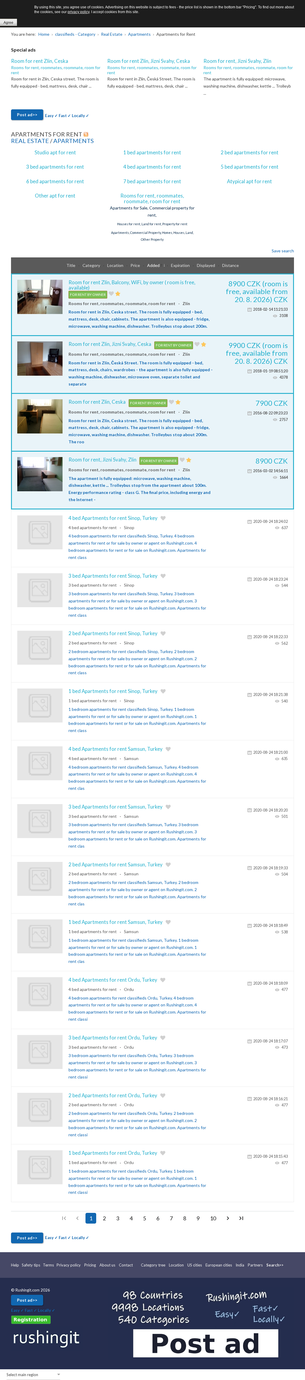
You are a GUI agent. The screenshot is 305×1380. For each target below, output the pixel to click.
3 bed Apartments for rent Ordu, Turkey (113, 1037)
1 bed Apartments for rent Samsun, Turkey (116, 922)
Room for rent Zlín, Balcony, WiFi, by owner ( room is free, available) (132, 285)
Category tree (153, 1265)
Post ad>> (27, 114)
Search (272, 1265)
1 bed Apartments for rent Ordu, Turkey (113, 1153)
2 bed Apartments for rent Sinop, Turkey (113, 633)
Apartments (73, 140)
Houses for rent (128, 224)
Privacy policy (69, 1265)
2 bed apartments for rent (249, 152)
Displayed (206, 265)
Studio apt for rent (55, 152)
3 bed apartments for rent (55, 167)
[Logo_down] (47, 1338)
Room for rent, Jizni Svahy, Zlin (237, 61)
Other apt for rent (55, 195)
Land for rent (151, 224)
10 (213, 1218)
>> (281, 1265)
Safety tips (31, 1265)
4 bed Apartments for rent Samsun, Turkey (116, 749)
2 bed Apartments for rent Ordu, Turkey (113, 1095)
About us (107, 1265)
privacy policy (78, 12)
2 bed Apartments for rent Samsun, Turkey (116, 864)
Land (189, 232)
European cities (219, 1265)
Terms (48, 1265)
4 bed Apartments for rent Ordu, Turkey (113, 980)
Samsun (131, 758)
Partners (255, 1265)
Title (71, 265)
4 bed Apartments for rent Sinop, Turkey (113, 518)
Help (15, 1265)
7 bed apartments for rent (152, 181)
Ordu (129, 989)
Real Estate (30, 140)
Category (92, 265)
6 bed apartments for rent (55, 181)
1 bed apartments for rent (152, 152)
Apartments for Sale (128, 207)
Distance (230, 265)
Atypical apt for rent (249, 181)
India (240, 1265)
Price (135, 265)
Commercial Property (145, 232)
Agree (8, 23)
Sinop (129, 527)
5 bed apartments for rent (249, 167)
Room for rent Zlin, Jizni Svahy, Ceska (148, 61)
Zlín (186, 303)
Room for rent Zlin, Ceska (39, 61)
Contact (126, 1265)
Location (115, 265)
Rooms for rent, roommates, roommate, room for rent (55, 70)
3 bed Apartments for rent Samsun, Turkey (116, 807)
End (241, 1218)
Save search (283, 250)
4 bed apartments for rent (152, 167)
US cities (194, 1265)
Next (227, 1218)
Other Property (152, 239)
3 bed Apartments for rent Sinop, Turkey (113, 576)
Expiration (181, 265)
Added (154, 265)
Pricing (90, 1265)
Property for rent (174, 224)
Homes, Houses (173, 232)
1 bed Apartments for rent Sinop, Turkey (113, 691)
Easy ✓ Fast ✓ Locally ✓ (67, 115)
